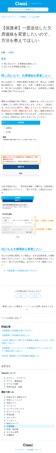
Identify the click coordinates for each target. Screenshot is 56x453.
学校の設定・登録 (14, 387)
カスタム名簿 (12, 432)
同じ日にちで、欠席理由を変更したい (20, 63)
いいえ (34, 296)
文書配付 (10, 435)
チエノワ (38, 450)
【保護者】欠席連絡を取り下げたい (22, 270)
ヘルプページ (36, 3)
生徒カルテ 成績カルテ (17, 397)
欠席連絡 (22, 17)
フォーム (28, 306)
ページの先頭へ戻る (10, 318)
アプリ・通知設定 (14, 381)
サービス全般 (12, 384)
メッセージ (11, 420)
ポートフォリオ (13, 411)
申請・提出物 (12, 429)
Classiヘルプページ (8, 17)
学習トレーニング (14, 400)
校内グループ (12, 423)
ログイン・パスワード (16, 378)
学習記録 (10, 414)
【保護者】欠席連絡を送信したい (16, 335)
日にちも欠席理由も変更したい (17, 66)
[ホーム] (21, 3)
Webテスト (11, 403)
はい (21, 296)
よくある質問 (34, 17)
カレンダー (11, 417)
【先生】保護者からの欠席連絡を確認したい (20, 356)
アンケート (11, 406)
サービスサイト (20, 450)
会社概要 (30, 450)
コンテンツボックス (15, 408)
